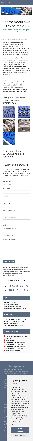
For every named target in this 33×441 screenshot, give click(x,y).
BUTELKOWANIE (9, 319)
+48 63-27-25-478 (18, 285)
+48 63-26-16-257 (17, 290)
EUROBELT (5, 2)
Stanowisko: (6, 189)
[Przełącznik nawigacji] (29, 2)
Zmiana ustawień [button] (20, 435)
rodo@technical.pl (8, 276)
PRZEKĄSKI (19, 325)
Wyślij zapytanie (9, 261)
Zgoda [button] (20, 428)
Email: (4, 225)
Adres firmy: (6, 203)
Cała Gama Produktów (13, 350)
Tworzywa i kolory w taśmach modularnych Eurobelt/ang (15, 347)
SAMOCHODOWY (22, 319)
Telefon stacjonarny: (9, 210)
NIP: (4, 232)
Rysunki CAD (10, 340)
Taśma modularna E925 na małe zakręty (16, 337)
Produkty (3, 39)
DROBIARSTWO (9, 325)
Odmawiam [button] (19, 431)
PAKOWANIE (14, 323)
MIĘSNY (6, 323)
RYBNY (22, 321)
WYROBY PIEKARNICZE (12, 321)
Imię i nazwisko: (8, 181)
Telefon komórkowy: (9, 218)
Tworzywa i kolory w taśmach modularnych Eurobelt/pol (15, 343)
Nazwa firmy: (7, 196)
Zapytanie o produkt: (9, 239)
